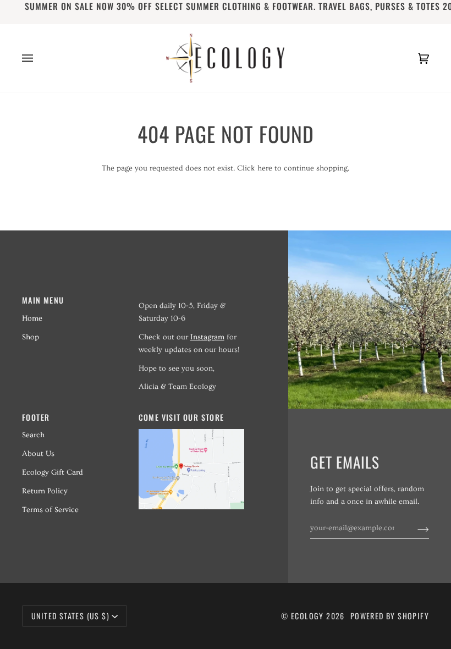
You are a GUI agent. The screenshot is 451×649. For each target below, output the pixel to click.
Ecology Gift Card (52, 472)
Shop (30, 337)
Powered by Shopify (389, 616)
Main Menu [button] (43, 300)
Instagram (207, 337)
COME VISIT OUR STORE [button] (181, 417)
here (264, 168)
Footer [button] (36, 417)
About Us (38, 453)
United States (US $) (70, 616)
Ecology (308, 616)
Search (33, 435)
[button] (191, 297)
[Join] (414, 528)
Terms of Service (50, 509)
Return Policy (45, 491)
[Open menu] (38, 58)
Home (32, 318)
